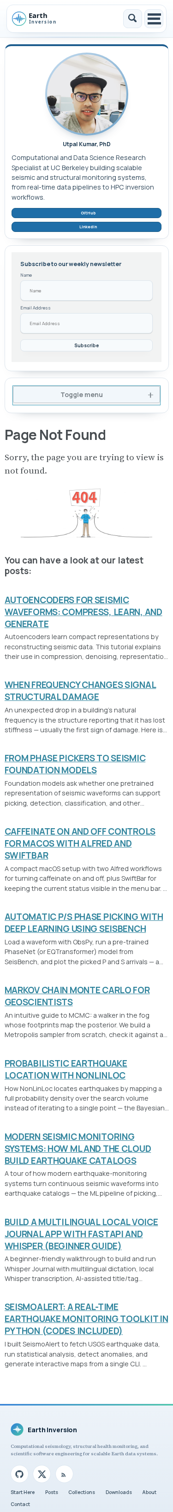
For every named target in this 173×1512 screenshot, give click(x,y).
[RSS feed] (64, 1474)
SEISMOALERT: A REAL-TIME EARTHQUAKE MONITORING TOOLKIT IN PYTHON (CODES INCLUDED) (86, 1319)
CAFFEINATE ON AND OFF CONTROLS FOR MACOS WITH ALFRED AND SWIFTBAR (80, 843)
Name (26, 275)
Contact (20, 1504)
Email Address (35, 308)
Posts (51, 1492)
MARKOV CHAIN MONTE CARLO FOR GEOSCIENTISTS (77, 996)
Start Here (23, 1492)
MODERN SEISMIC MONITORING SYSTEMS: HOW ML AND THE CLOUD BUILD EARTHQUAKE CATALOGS (78, 1149)
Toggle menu (81, 394)
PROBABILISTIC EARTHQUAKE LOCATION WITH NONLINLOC (66, 1069)
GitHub (88, 213)
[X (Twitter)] (42, 1474)
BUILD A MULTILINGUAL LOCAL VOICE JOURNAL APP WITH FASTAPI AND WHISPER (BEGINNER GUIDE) (81, 1234)
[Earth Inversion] (41, 18)
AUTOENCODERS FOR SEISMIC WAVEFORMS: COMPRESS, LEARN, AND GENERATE (83, 612)
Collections (81, 1492)
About (149, 1492)
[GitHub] (20, 1474)
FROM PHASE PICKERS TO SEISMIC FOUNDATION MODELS (75, 764)
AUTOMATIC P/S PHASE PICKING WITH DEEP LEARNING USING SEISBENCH (84, 923)
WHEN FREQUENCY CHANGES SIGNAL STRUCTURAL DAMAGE (80, 691)
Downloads (119, 1492)
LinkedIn (88, 227)
